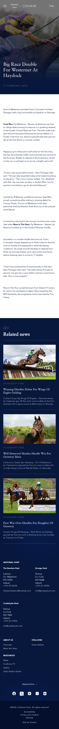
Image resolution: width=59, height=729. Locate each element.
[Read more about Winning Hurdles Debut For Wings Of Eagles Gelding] (29, 375)
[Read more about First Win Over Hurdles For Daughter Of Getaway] (29, 508)
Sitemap (29, 718)
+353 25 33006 (42, 586)
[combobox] (16, 6)
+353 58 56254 (10, 586)
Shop (51, 6)
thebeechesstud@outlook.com (17, 591)
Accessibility (29, 712)
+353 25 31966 (10, 621)
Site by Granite (29, 722)
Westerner (15, 109)
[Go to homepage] (29, 6)
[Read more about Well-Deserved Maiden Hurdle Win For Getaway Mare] (29, 442)
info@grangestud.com (45, 591)
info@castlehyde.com (13, 626)
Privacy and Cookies (29, 715)
